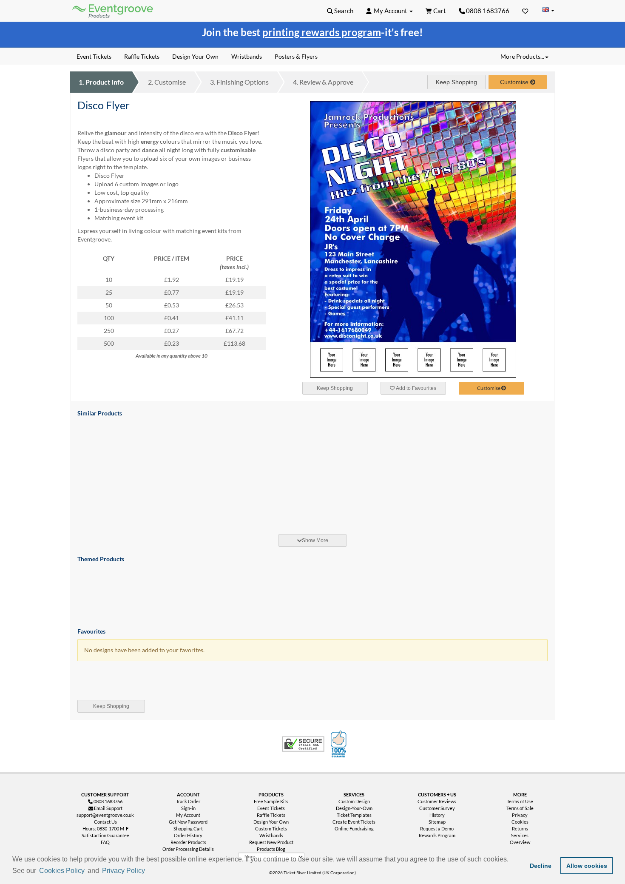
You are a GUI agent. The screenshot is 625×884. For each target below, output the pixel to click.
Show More (315, 540)
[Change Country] (548, 10)
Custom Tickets (271, 828)
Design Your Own (271, 821)
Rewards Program (437, 835)
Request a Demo (437, 828)
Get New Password (188, 821)
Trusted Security (303, 744)
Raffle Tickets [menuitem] (141, 56)
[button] (149, 871)
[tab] (312, 540)
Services (519, 835)
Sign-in (188, 808)
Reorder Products (188, 842)
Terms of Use (520, 801)
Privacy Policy (123, 870)
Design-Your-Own (354, 808)
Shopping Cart (188, 828)
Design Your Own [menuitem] (195, 56)
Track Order (188, 801)
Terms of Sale (520, 808)
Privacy (520, 815)
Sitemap (437, 821)
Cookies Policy (62, 870)
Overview (520, 842)
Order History (188, 835)
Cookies (519, 821)
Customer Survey (437, 808)
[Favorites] (525, 10)
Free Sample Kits (271, 801)
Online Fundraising (354, 828)
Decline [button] (540, 865)
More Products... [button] (522, 56)
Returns (520, 828)
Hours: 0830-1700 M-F (105, 828)
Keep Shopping (456, 82)
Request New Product (271, 842)
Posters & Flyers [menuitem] (296, 56)
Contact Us (105, 821)
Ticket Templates (354, 815)
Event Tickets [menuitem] (94, 56)
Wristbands (271, 835)
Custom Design (354, 801)
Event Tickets (271, 808)
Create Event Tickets (353, 821)
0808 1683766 (487, 10)
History (437, 815)
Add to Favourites (415, 388)
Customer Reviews (437, 801)
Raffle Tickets (271, 815)
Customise (167, 82)
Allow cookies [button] (586, 865)
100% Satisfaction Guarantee (340, 744)
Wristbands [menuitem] (246, 56)
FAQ (105, 842)
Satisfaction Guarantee (105, 835)
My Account (188, 815)
